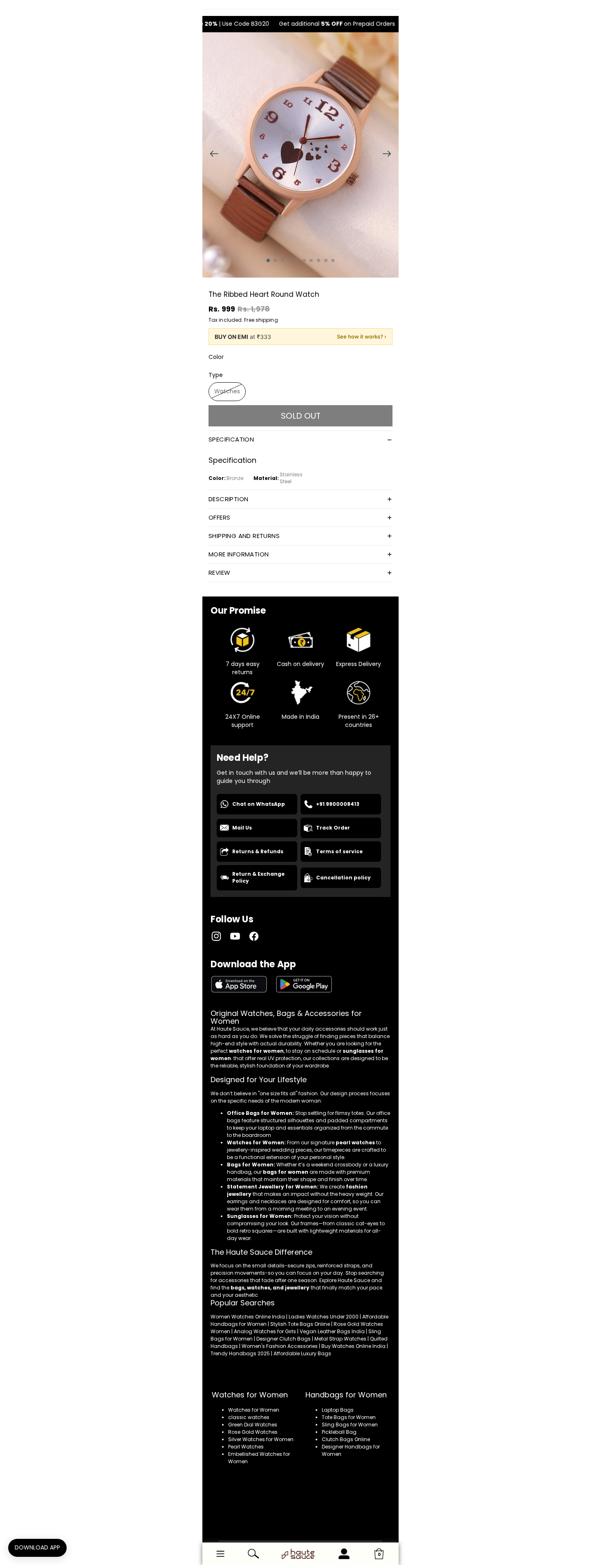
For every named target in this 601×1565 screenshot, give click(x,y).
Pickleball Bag (339, 1431)
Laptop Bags (338, 1409)
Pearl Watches (246, 1446)
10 (333, 260)
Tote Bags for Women (349, 1417)
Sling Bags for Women (350, 1424)
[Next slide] (389, 155)
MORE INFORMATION (239, 554)
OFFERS (219, 517)
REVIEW (219, 572)
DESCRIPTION (228, 499)
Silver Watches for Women (261, 1439)
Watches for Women (253, 1409)
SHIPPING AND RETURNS (244, 535)
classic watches (248, 1417)
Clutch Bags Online (346, 1439)
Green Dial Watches (252, 1424)
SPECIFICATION (231, 439)
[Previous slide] (211, 155)
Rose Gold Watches (253, 1431)
